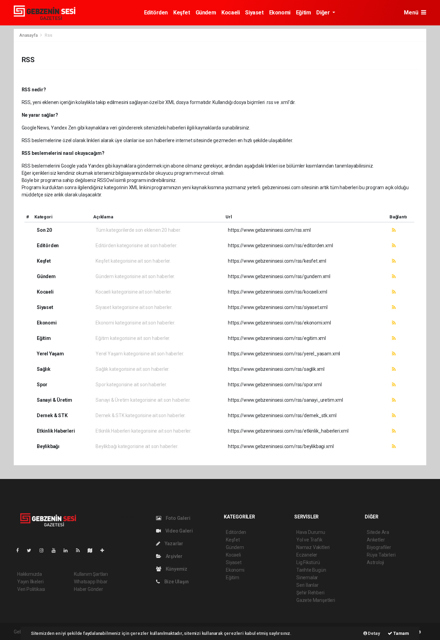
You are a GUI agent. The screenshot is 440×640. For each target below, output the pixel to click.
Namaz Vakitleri (313, 547)
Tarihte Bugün (311, 570)
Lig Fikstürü (308, 562)
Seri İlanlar (307, 585)
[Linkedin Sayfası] (68, 550)
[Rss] (80, 550)
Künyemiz (176, 569)
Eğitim (303, 12)
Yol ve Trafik (309, 539)
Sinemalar (307, 577)
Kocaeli (230, 12)
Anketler (376, 539)
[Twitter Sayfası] (32, 550)
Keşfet (181, 12)
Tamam (400, 633)
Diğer (323, 12)
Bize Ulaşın (176, 581)
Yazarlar (173, 543)
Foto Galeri (177, 518)
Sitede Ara (378, 532)
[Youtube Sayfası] (56, 550)
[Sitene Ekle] (105, 550)
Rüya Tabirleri (381, 555)
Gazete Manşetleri (315, 600)
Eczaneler (306, 555)
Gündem (206, 12)
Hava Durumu (310, 532)
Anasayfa (28, 35)
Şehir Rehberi (310, 592)
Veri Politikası (31, 589)
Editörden (156, 12)
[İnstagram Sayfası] (44, 550)
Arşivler (174, 556)
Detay (373, 633)
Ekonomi (279, 12)
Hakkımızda (29, 574)
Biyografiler (379, 547)
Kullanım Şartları (91, 574)
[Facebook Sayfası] (20, 550)
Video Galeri (178, 531)
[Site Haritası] (93, 550)
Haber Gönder (88, 589)
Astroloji (375, 562)
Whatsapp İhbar (90, 581)
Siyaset (254, 12)
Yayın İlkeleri (30, 581)
